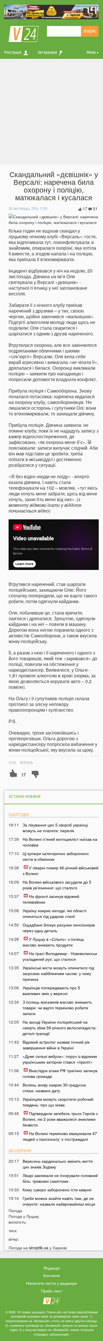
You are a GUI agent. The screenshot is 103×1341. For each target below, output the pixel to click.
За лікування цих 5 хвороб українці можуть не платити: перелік (55, 827)
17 (23, 775)
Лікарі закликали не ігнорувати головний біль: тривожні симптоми (60, 1178)
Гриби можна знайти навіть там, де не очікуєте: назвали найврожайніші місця (59, 1201)
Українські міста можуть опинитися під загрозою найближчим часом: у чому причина (58, 973)
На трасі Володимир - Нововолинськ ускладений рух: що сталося (60, 956)
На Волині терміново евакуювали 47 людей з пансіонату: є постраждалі (60, 1136)
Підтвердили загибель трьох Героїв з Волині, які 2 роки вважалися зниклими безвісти (60, 1119)
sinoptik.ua (38, 1247)
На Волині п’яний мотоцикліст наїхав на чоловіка (60, 842)
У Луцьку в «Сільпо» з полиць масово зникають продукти (53, 942)
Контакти (51, 1275)
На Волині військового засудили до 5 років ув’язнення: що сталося (57, 884)
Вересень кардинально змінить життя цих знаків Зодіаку (58, 1164)
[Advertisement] (51, 113)
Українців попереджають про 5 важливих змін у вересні (51, 990)
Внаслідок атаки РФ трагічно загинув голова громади (60, 1073)
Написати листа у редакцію (51, 1283)
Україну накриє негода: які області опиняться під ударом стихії (54, 913)
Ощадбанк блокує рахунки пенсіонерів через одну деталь (59, 927)
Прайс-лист (51, 1291)
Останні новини (24, 796)
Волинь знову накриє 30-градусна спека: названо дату (54, 1087)
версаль (26, 762)
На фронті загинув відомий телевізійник (51, 899)
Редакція (51, 1268)
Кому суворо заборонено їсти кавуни (57, 1189)
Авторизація (47, 52)
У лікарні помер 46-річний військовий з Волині (60, 870)
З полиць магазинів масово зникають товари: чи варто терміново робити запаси (57, 1007)
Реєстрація (12, 52)
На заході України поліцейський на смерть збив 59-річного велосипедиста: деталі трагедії (59, 1027)
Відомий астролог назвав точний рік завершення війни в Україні (56, 1044)
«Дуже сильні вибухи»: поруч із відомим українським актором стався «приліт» (60, 1059)
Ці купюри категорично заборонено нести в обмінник (56, 856)
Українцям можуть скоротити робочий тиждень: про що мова (58, 1102)
